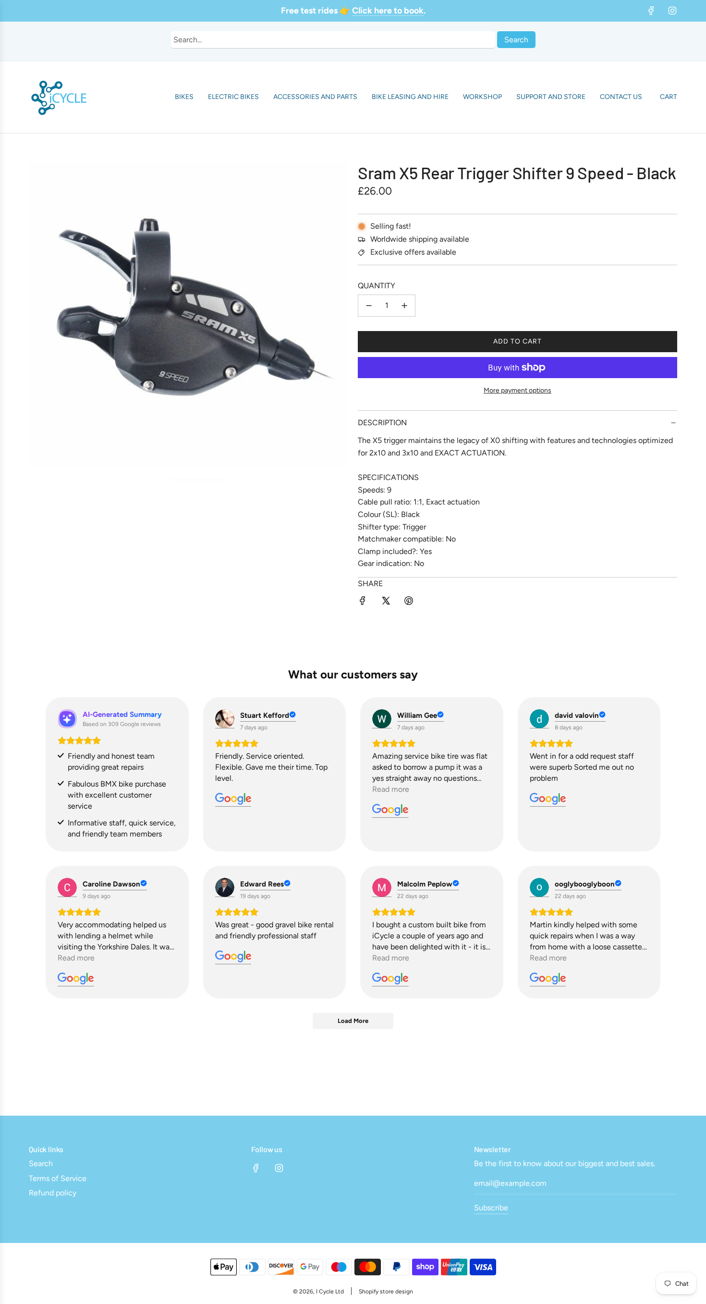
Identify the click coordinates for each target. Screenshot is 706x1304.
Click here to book (388, 10)
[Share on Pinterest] (408, 602)
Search (516, 39)
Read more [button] (390, 789)
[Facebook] (651, 10)
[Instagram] (672, 10)
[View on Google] (224, 718)
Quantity (376, 285)
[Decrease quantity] (368, 305)
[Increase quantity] (404, 305)
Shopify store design (386, 1291)
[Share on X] (385, 602)
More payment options (517, 390)
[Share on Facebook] (362, 602)
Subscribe (491, 1207)
